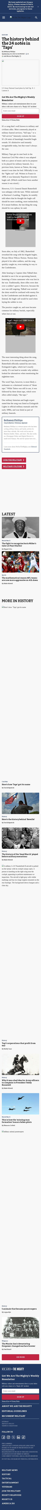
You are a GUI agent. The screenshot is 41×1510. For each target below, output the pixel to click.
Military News (10, 1470)
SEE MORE (20, 1357)
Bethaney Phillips (9, 51)
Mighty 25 (7, 1499)
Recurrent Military (13, 1416)
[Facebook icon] (3, 1437)
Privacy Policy (16, 120)
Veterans (7, 1487)
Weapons (5, 1341)
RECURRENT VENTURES (11, 1456)
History (5, 35)
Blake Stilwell (8, 583)
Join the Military (11, 1491)
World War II (6, 540)
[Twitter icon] (13, 1437)
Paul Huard (7, 1349)
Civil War (5, 781)
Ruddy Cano (8, 1049)
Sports (4, 575)
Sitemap (5, 1421)
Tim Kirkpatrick (9, 788)
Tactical (7, 1478)
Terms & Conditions (10, 1426)
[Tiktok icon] (23, 1437)
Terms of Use (5, 120)
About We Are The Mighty (17, 1406)
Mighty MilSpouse (11, 1495)
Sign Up (20, 116)
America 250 (8, 1503)
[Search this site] (36, 17)
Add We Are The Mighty (11, 56)
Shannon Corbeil (9, 1125)
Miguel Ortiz (8, 549)
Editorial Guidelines (14, 1411)
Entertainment (10, 1483)
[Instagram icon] (8, 1437)
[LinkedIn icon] (18, 1437)
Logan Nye (7, 1312)
